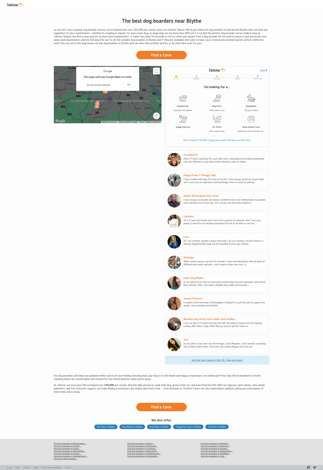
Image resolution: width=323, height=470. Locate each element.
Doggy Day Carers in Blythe (188, 426)
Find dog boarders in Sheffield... (215, 453)
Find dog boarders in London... (215, 448)
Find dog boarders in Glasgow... (215, 446)
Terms (141, 122)
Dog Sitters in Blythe (159, 426)
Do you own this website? (99, 85)
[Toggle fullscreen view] (156, 71)
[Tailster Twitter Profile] (314, 467)
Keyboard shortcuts (109, 122)
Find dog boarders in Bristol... (140, 443)
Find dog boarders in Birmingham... (70, 443)
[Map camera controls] (156, 115)
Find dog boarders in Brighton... (215, 443)
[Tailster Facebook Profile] (308, 467)
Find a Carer (161, 55)
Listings (26, 467)
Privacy (68, 467)
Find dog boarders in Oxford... (67, 453)
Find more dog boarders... (66, 458)
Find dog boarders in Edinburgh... (142, 446)
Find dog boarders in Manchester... (70, 451)
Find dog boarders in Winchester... (143, 456)
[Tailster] (15, 5)
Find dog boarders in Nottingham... (217, 451)
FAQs (35, 467)
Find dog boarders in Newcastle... (142, 451)
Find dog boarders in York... (213, 456)
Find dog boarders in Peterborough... (144, 453)
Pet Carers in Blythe (106, 426)
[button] (97, 103)
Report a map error (153, 122)
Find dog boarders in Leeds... (67, 448)
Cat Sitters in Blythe (217, 426)
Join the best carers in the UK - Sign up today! (217, 360)
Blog (17, 467)
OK (128, 84)
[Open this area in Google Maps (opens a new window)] (60, 121)
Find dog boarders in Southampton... (71, 456)
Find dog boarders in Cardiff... (67, 446)
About (9, 467)
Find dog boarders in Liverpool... (142, 448)
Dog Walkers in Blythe (132, 426)
